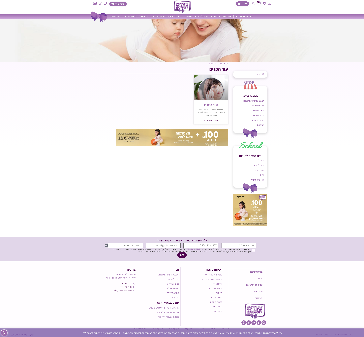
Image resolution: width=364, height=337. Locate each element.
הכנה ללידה (259, 160)
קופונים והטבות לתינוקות (168, 316)
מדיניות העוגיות (126, 333)
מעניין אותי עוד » (211, 120)
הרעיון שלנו (116, 16)
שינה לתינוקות (258, 105)
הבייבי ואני (259, 170)
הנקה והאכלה (258, 115)
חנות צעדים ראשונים (223, 16)
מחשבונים (160, 16)
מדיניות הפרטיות (141, 333)
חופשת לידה (186, 16)
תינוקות (170, 16)
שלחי (182, 255)
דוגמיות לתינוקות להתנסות (167, 312)
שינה (262, 174)
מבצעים (260, 124)
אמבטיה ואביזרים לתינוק (253, 100)
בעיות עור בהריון (211, 104)
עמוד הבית (223, 63)
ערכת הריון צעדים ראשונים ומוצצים (164, 307)
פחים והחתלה (258, 110)
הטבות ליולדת (143, 16)
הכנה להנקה (259, 165)
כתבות (131, 16)
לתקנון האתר (193, 249)
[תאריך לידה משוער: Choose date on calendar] (106, 245)
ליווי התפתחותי (257, 179)
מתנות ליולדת (258, 120)
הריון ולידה (203, 16)
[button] (253, 3)
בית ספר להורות (246, 16)
